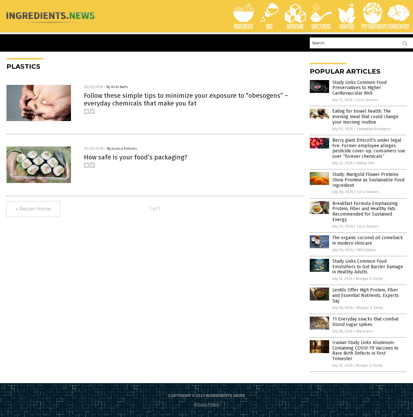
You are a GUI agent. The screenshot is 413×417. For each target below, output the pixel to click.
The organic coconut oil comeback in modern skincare (367, 240)
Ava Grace (364, 331)
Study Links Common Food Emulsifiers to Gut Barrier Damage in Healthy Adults (367, 267)
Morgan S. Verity (369, 279)
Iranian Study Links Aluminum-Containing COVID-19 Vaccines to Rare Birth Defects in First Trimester (365, 350)
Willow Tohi (366, 163)
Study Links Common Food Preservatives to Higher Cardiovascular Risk (359, 88)
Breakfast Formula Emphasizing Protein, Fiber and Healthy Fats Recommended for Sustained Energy (365, 211)
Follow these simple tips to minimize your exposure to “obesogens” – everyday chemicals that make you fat (186, 99)
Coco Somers (367, 100)
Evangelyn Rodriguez (374, 129)
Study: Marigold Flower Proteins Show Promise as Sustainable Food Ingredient (368, 180)
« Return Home (33, 209)
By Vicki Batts (117, 87)
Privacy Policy (206, 404)
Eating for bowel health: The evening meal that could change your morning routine (365, 116)
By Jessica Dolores (122, 149)
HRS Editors (366, 250)
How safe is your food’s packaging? (135, 157)
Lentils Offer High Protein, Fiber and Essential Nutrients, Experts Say (365, 295)
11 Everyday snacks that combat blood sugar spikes (365, 321)
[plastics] (50, 24)
